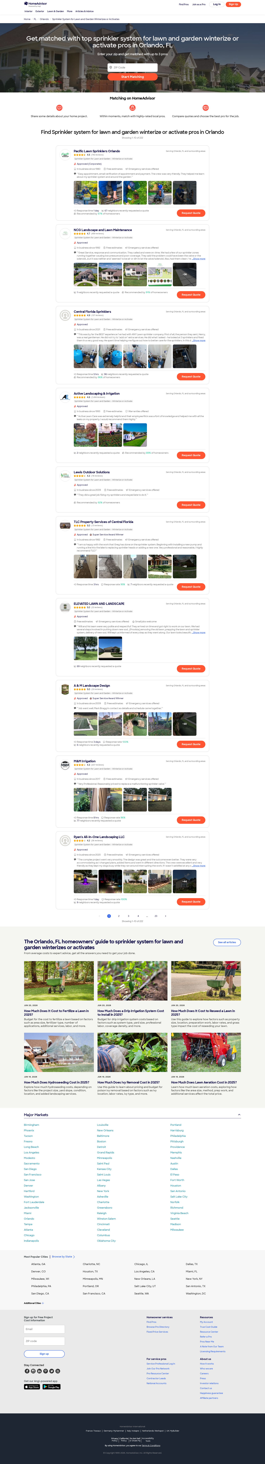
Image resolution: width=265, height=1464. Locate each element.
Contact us (206, 1388)
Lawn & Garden (55, 11)
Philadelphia (178, 1136)
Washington (31, 1196)
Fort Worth (177, 1180)
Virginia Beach (179, 1213)
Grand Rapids (105, 1152)
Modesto (29, 1158)
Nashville (175, 1158)
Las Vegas (103, 1180)
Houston (175, 1185)
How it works (207, 1363)
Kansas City (104, 1169)
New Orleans (105, 1130)
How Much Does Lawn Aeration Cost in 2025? (204, 1082)
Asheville (102, 1196)
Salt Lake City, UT (145, 1286)
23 (156, 916)
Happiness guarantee (211, 1393)
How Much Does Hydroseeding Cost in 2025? (56, 1082)
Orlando (29, 1218)
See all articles (227, 942)
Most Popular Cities (36, 1256)
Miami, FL (192, 1271)
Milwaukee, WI (40, 1278)
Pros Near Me (207, 1341)
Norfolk (174, 1202)
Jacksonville (31, 1207)
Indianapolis (31, 1240)
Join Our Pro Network (158, 1368)
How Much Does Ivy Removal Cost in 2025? (129, 1082)
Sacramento (32, 1163)
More (69, 11)
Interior (29, 11)
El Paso (174, 1174)
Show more (199, 258)
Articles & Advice (84, 11)
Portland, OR (91, 1286)
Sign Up (233, 4)
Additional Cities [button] (32, 1303)
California (123, 1439)
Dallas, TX (192, 1264)
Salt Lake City (178, 1196)
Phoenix (29, 1130)
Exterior (40, 11)
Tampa (28, 1224)
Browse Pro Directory (158, 1327)
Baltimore (103, 1136)
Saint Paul (103, 1163)
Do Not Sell (135, 1439)
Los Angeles (31, 1152)
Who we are (206, 1368)
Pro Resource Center (158, 1373)
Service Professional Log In (161, 1363)
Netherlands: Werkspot (153, 1431)
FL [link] (35, 19)
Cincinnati (103, 1224)
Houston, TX (90, 1271)
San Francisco (32, 1174)
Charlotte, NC (91, 1264)
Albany (101, 1185)
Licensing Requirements (212, 1351)
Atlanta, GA (38, 1264)
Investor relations (209, 1383)
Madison (175, 1224)
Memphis (176, 1152)
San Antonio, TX (195, 1286)
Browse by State (62, 1256)
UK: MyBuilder (173, 1431)
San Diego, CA (40, 1293)
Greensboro (104, 1207)
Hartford (29, 1191)
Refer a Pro (206, 1336)
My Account (206, 1322)
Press (203, 1378)
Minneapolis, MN (93, 1278)
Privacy (114, 1439)
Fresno (28, 1141)
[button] (85, 193)
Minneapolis (104, 1158)
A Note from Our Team (212, 1346)
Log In (217, 4)
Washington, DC (196, 1293)
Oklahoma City (106, 1240)
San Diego (30, 1169)
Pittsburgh (176, 1141)
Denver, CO (38, 1271)
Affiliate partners (209, 1398)
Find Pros (151, 1322)
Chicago (29, 1235)
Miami (27, 1213)
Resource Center (209, 1331)
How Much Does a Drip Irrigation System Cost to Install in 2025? (131, 1012)
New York (103, 1191)
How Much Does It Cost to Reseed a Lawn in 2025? (203, 1012)
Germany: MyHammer (114, 1431)
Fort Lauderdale (34, 1202)
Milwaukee (177, 1229)
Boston (101, 1141)
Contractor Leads (156, 1378)
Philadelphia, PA (41, 1286)
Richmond (176, 1207)
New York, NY (194, 1278)
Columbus (103, 1235)
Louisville (102, 1125)
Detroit (101, 1147)
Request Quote (191, 213)
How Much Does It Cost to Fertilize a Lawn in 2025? (56, 1012)
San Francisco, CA (94, 1293)
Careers (204, 1373)
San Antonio (178, 1191)
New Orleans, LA (144, 1278)
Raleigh (101, 1213)
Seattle (175, 1218)
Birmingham (31, 1125)
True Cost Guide (208, 1327)
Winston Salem (106, 1218)
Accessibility (148, 1439)
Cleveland (103, 1229)
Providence (177, 1147)
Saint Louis (103, 1174)
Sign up (44, 1353)
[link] (132, 154)
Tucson (28, 1136)
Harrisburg (177, 1130)
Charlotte (103, 1202)
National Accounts (156, 1383)
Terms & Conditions (151, 1445)
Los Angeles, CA (144, 1271)
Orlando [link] (44, 19)
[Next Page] (165, 916)
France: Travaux (93, 1431)
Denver (28, 1185)
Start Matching (132, 77)
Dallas (174, 1169)
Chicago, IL (141, 1264)
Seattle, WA (141, 1293)
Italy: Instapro (133, 1431)
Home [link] (27, 19)
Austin (174, 1163)
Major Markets (36, 1114)
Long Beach (31, 1147)
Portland (175, 1125)
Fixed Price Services (157, 1331)
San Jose (29, 1180)
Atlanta (28, 1229)
